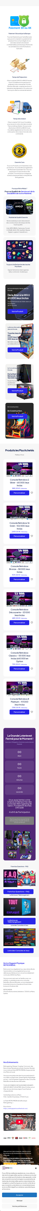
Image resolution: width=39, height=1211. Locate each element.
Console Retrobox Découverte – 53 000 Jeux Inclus (19, 612)
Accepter (19, 1195)
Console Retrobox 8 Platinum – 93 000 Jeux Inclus (19, 702)
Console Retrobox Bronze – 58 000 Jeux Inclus (19, 569)
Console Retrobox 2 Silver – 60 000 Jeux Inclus (19, 482)
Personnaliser (19, 493)
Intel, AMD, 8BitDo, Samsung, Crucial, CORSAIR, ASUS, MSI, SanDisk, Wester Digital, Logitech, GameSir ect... (18, 230)
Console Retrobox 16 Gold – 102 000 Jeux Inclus (20, 526)
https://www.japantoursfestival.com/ (15, 1108)
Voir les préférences (19, 1206)
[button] (36, 1168)
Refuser (19, 1201)
